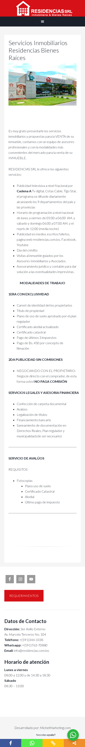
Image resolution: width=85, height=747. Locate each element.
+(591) (18, 645)
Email (8, 650)
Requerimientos (24, 596)
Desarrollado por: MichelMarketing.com (42, 728)
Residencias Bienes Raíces (42, 8)
